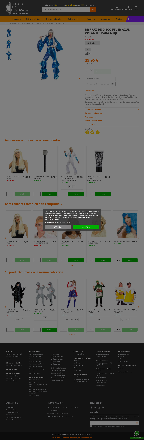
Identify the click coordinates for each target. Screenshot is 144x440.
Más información (50, 222)
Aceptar (86, 227)
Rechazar (58, 227)
